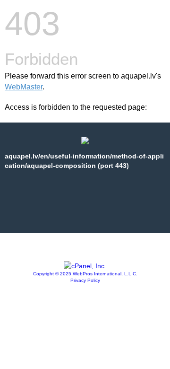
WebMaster (23, 87)
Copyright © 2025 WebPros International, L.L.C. (85, 273)
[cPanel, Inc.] (85, 266)
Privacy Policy (85, 280)
